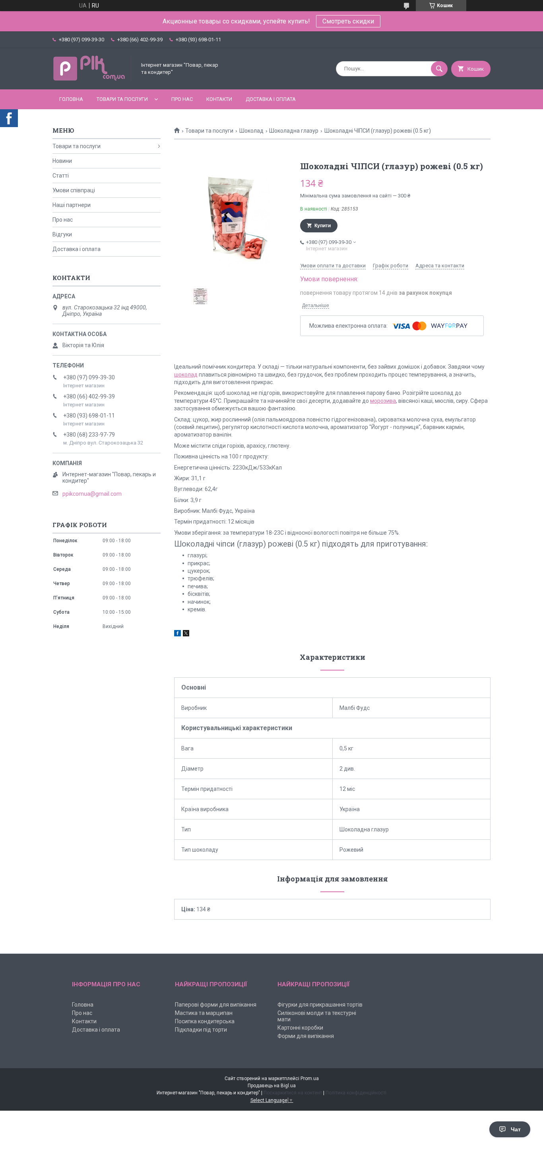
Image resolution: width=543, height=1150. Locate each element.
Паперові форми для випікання (215, 1004)
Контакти (219, 99)
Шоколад (251, 131)
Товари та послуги (122, 99)
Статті (60, 175)
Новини (62, 161)
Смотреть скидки (348, 21)
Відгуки (62, 234)
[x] (186, 634)
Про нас (182, 99)
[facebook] (177, 634)
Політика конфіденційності (356, 1093)
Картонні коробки (300, 1027)
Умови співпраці (73, 190)
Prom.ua (310, 1078)
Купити (322, 225)
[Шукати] (439, 68)
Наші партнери (71, 205)
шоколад (186, 374)
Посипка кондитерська (205, 1021)
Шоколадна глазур (293, 131)
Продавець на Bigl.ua (272, 1085)
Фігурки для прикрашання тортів (320, 1004)
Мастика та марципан (204, 1013)
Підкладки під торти (201, 1029)
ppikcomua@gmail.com (92, 494)
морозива (383, 401)
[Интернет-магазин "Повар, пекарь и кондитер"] (92, 79)
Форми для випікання (305, 1036)
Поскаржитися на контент (293, 1093)
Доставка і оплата (271, 99)
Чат (516, 1129)
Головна (71, 99)
